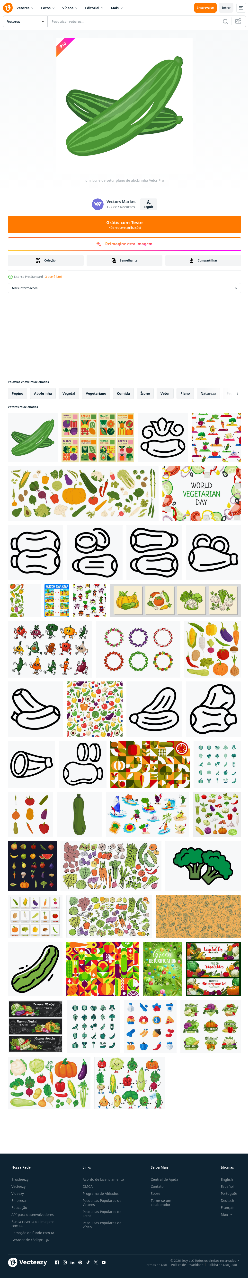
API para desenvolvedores (32, 1214)
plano (185, 393)
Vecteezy (18, 1186)
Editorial (92, 8)
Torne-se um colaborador (158, 1202)
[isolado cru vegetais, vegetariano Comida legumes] (83, 493)
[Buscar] (222, 21)
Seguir (146, 207)
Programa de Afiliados (99, 1193)
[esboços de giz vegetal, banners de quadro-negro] (35, 1026)
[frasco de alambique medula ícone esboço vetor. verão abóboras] (213, 552)
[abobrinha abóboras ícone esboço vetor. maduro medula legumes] (213, 709)
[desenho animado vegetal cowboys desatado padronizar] (89, 600)
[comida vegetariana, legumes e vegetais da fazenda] (213, 969)
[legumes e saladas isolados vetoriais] (217, 814)
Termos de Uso (152, 1264)
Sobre (153, 1193)
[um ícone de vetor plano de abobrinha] (33, 437)
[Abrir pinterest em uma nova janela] (80, 1262)
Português (226, 1193)
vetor (165, 393)
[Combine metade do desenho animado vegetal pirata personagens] (56, 600)
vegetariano (96, 393)
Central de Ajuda (162, 1179)
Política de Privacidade (183, 1264)
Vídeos (67, 8)
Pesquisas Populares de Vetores (100, 1202)
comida (123, 393)
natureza (208, 393)
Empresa (18, 1200)
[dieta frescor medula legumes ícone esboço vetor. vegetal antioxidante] (35, 552)
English (224, 1179)
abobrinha (43, 393)
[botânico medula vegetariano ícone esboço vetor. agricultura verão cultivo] (35, 709)
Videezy (17, 1193)
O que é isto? (53, 277)
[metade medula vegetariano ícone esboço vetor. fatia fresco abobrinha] (31, 764)
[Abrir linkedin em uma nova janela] (72, 1262)
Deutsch (224, 1200)
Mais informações (24, 288)
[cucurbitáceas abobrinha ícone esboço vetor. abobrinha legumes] (154, 552)
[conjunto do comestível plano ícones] (150, 1026)
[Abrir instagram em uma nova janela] (65, 1262)
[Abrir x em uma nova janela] (96, 1262)
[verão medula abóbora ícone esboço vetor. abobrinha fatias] (83, 764)
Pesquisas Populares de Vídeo (100, 1225)
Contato (154, 1186)
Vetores (23, 8)
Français (224, 1207)
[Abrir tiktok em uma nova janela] (88, 1262)
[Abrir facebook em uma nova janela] (57, 1262)
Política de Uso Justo (218, 1264)
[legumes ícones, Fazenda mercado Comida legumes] (210, 1026)
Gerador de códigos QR (30, 1239)
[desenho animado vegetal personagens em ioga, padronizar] (216, 437)
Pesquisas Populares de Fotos (100, 1213)
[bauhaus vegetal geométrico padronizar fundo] (150, 764)
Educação (19, 1207)
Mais (115, 8)
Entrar (222, 8)
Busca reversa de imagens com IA (32, 1223)
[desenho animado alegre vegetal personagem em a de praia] (147, 814)
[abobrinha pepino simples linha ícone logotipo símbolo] (35, 969)
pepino (17, 393)
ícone (145, 393)
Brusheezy (19, 1179)
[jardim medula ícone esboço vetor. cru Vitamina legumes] (95, 552)
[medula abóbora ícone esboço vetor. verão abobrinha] (163, 437)
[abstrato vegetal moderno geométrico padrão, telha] (102, 969)
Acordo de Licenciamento (101, 1179)
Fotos (46, 8)
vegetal (68, 393)
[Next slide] (230, 393)
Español (224, 1186)
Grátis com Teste (123, 225)
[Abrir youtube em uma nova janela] (104, 1262)
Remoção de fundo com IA (32, 1232)
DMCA (86, 1186)
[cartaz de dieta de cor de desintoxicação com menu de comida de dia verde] (162, 969)
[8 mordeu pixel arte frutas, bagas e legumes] (32, 866)
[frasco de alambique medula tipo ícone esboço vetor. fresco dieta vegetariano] (154, 709)
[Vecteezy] (8, 8)
